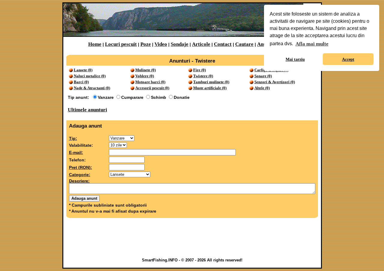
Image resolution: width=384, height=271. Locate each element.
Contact (223, 44)
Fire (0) (199, 70)
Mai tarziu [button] (295, 59)
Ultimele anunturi (87, 110)
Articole (201, 44)
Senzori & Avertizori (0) (274, 82)
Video (160, 44)
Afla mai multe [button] (312, 44)
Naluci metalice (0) (90, 76)
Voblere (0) (144, 76)
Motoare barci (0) (150, 82)
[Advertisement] (192, 239)
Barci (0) (81, 82)
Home (94, 44)
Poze (145, 44)
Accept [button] (348, 59)
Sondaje (179, 44)
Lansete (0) (83, 70)
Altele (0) (262, 88)
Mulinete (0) (145, 70)
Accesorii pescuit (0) (152, 88)
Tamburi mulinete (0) (211, 82)
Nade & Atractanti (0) (92, 88)
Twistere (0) (203, 76)
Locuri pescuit (121, 44)
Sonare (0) (263, 76)
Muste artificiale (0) (209, 88)
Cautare (244, 44)
